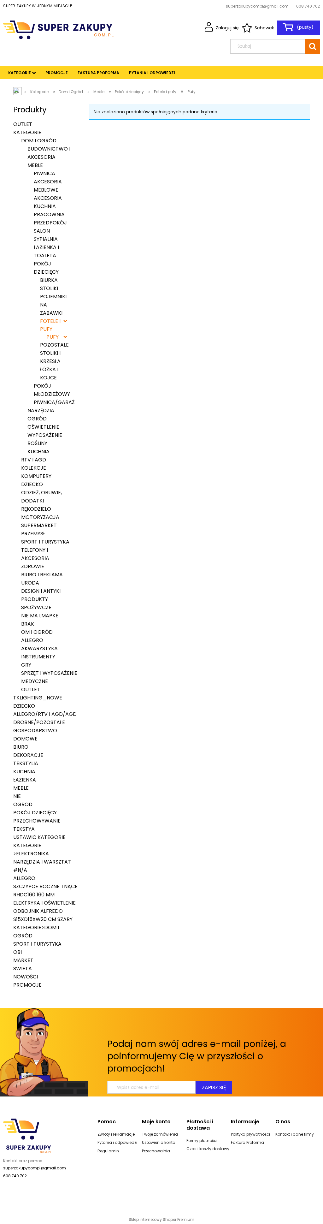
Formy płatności (201, 1140)
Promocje (27, 985)
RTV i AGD (33, 459)
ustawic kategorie (39, 837)
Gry (26, 664)
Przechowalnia (156, 1151)
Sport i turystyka (45, 541)
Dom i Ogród (38, 140)
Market (23, 960)
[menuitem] (19, 73)
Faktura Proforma (247, 1142)
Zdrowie (32, 566)
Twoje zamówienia (160, 1134)
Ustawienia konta (158, 1142)
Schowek (264, 28)
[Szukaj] (312, 46)
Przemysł (33, 533)
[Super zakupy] (27, 1135)
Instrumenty (38, 656)
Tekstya (24, 829)
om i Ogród (37, 632)
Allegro (32, 640)
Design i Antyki (41, 591)
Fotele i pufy (50, 325)
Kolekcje (33, 468)
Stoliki (49, 288)
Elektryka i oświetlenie (44, 902)
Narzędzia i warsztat (42, 861)
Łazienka (24, 779)
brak (27, 623)
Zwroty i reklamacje (116, 1134)
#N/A (20, 870)
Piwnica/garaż (54, 402)
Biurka (49, 280)
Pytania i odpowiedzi (117, 1142)
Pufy (52, 337)
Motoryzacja (40, 517)
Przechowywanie (37, 820)
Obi (17, 952)
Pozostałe (54, 344)
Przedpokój (50, 222)
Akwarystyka (39, 648)
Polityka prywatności (250, 1134)
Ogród (37, 418)
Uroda (30, 582)
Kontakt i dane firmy (294, 1134)
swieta (22, 968)
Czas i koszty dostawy (207, 1148)
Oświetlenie (43, 427)
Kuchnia (45, 206)
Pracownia (49, 214)
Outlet (22, 124)
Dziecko (32, 484)
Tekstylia (25, 763)
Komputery (36, 476)
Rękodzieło (36, 509)
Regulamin (108, 1151)
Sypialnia (46, 239)
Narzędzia (40, 410)
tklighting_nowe (37, 697)
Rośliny (37, 443)
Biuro (20, 747)
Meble (35, 165)
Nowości (25, 976)
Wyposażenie (44, 435)
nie (17, 796)
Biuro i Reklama (42, 574)
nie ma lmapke (39, 615)
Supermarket (39, 525)
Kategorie (27, 132)
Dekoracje (28, 755)
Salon (42, 231)
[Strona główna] (58, 29)
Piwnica (44, 173)
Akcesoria (48, 198)
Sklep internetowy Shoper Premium (161, 1219)
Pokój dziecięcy (35, 812)
